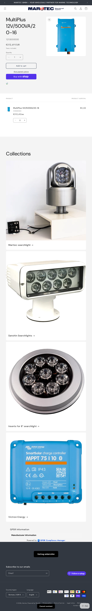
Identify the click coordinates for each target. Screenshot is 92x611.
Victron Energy (16, 517)
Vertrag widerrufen (46, 554)
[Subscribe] (46, 573)
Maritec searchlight (19, 245)
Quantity (9, 52)
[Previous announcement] (4, 2)
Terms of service (59, 603)
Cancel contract (46, 606)
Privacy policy (47, 603)
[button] (5, 8)
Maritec (24, 603)
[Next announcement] (87, 2)
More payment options (21, 72)
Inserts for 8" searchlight (22, 426)
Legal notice (71, 603)
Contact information (79, 605)
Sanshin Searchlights (20, 335)
